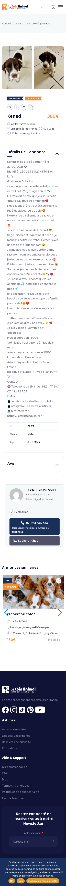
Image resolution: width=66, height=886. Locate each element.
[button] (6, 612)
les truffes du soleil (25, 123)
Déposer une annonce (16, 735)
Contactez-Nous (13, 798)
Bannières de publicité (16, 742)
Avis (11, 463)
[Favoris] (17, 107)
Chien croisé (32, 23)
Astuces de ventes (14, 729)
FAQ (5, 773)
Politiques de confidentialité (20, 792)
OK (11, 881)
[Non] (61, 872)
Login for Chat (28, 540)
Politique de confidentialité (43, 881)
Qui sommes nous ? (14, 767)
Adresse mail (32, 833)
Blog (5, 779)
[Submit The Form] (53, 836)
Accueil (6, 23)
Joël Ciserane (52, 631)
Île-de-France (29, 128)
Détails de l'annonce (26, 152)
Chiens (18, 23)
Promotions (9, 748)
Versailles (16, 128)
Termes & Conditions (15, 785)
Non (20, 881)
